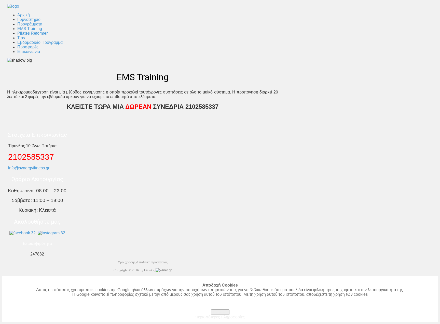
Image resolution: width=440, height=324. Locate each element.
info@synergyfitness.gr (28, 168)
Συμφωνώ (220, 312)
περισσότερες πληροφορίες (220, 317)
